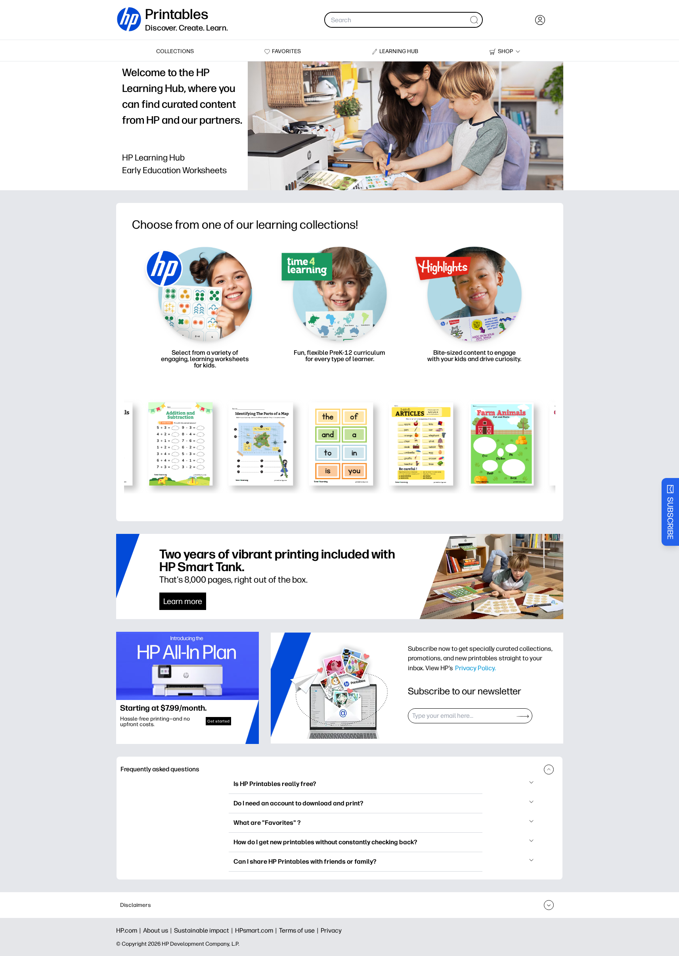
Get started (218, 721)
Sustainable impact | (204, 930)
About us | (158, 930)
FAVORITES (286, 51)
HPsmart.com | (257, 930)
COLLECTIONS (175, 51)
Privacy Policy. (475, 668)
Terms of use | (300, 930)
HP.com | (129, 930)
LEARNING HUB (398, 51)
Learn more (182, 601)
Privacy (331, 930)
